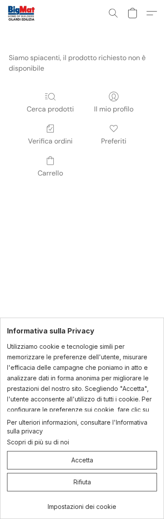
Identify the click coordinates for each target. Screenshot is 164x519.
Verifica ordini (50, 141)
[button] (22, 13)
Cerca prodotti (50, 109)
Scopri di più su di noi (38, 442)
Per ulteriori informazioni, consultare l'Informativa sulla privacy (77, 427)
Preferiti (113, 141)
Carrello (50, 173)
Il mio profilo (113, 109)
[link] (82, 503)
